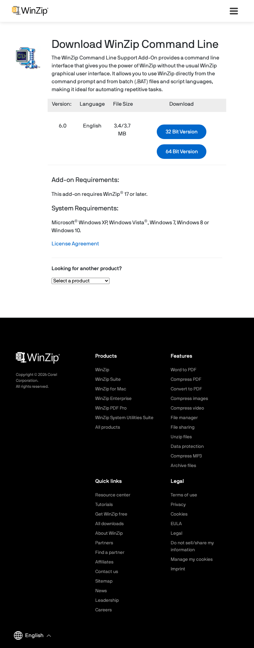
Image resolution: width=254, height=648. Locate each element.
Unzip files (181, 437)
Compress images (189, 398)
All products (107, 427)
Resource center (112, 495)
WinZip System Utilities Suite (124, 417)
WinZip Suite (108, 379)
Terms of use (184, 495)
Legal (176, 533)
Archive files (183, 465)
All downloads (109, 524)
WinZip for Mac (110, 389)
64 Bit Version (182, 151)
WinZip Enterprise (113, 398)
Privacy (178, 504)
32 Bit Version (181, 131)
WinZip (102, 370)
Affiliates (104, 562)
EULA (176, 524)
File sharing (182, 427)
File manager (184, 417)
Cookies (179, 514)
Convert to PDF (186, 389)
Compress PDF (186, 379)
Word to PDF (183, 370)
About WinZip (109, 533)
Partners (104, 543)
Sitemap (103, 581)
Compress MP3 (186, 456)
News (101, 591)
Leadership (107, 600)
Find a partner (109, 552)
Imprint (178, 569)
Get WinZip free (111, 514)
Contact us (106, 571)
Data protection (187, 446)
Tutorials (104, 504)
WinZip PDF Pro (111, 408)
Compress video (187, 408)
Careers (103, 610)
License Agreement (75, 243)
